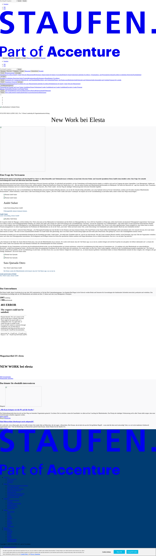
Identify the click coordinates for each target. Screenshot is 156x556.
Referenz (38, 90)
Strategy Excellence (54, 78)
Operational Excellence (6, 75)
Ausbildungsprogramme (7, 85)
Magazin (25, 90)
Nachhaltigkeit (137, 75)
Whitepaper (47, 90)
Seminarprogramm (5, 83)
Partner (25, 92)
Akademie (18, 58)
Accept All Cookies (132, 551)
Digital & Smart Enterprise (69, 75)
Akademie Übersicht (11, 82)
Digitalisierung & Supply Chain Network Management (64, 83)
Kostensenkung (32, 78)
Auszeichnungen (32, 92)
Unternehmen (36, 58)
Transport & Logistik (115, 80)
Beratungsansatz (9, 73)
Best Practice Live (15, 89)
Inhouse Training (5, 89)
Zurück (2, 73)
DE (5, 7)
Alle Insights (8, 90)
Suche (19, 1)
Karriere (6, 4)
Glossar (20, 90)
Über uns (7, 92)
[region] (78, 552)
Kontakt (43, 58)
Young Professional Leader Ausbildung (41, 87)
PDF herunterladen (5, 377)
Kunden (21, 92)
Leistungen (18, 73)
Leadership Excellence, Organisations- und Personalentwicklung (95, 75)
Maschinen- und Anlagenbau (46, 80)
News (29, 90)
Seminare (20, 82)
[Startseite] (78, 56)
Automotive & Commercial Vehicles (15, 80)
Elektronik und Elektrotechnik (85, 80)
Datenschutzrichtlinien (10, 547)
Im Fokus (3, 76)
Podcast (33, 90)
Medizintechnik (72, 80)
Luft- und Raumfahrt (32, 80)
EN (5, 9)
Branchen (11, 58)
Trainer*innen (24, 89)
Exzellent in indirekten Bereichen (123, 75)
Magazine (30, 58)
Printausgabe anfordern (6, 378)
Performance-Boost (42, 78)
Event (16, 90)
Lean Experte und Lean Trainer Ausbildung (18, 87)
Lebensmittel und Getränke (101, 80)
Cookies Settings (106, 551)
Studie (42, 90)
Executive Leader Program (74, 87)
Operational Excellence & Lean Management (23, 83)
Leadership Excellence (42, 83)
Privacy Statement (35, 554)
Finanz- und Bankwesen (61, 80)
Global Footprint (23, 78)
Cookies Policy (24, 554)
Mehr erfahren (4, 416)
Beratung (5, 58)
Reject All (119, 551)
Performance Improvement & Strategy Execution (48, 75)
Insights (24, 58)
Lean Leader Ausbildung (60, 87)
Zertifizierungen (41, 92)
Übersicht (3, 87)
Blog (13, 90)
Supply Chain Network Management (23, 75)
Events (17, 92)
